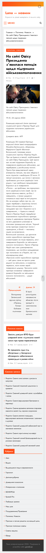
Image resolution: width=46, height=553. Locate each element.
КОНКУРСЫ (10, 492)
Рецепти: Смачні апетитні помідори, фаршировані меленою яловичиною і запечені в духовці (24, 418)
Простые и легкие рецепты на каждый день (23, 521)
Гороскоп (9, 472)
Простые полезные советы (16, 526)
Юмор (8, 535)
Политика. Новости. (15, 50)
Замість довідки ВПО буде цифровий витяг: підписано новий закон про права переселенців (24, 337)
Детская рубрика (12, 477)
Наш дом (9, 506)
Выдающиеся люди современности (19, 467)
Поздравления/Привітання (16, 511)
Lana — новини (17, 12)
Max (9, 78)
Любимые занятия (12, 501)
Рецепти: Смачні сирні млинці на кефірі (21, 433)
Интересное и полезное (15, 487)
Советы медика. (12, 530)
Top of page (39, 6)
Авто (7, 458)
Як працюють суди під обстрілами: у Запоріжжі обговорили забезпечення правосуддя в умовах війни (20, 354)
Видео (8, 463)
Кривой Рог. (10, 496)
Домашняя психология (14, 482)
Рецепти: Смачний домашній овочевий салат (23, 445)
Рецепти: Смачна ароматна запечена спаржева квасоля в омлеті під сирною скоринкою (23, 409)
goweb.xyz (29, 547)
